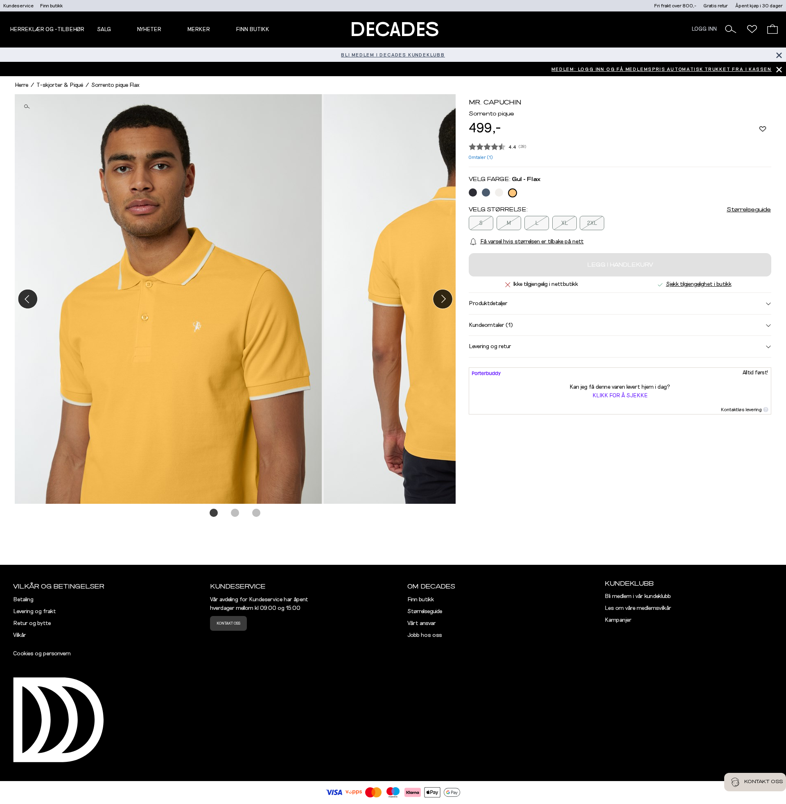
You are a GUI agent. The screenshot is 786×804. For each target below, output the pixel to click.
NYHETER (149, 29)
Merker (198, 29)
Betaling (23, 599)
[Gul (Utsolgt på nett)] (512, 192)
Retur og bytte (32, 623)
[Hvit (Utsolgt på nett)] (499, 192)
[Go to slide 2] (235, 513)
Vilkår (19, 635)
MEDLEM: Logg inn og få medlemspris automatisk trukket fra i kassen (661, 69)
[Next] (442, 298)
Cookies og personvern (42, 654)
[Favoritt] (762, 128)
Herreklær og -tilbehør (47, 29)
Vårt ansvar (421, 623)
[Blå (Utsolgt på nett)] (473, 192)
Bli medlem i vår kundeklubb (638, 596)
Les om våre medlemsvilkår (638, 608)
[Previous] (27, 298)
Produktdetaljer (488, 303)
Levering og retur (490, 346)
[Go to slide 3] (257, 513)
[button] (730, 29)
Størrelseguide (749, 210)
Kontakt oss (228, 623)
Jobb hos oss (424, 635)
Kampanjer (618, 620)
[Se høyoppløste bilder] (169, 299)
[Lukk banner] (779, 55)
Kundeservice (18, 5)
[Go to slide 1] (214, 513)
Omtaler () (481, 157)
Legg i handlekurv (620, 265)
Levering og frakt (34, 611)
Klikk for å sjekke (620, 396)
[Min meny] (752, 29)
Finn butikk (51, 5)
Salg (104, 29)
